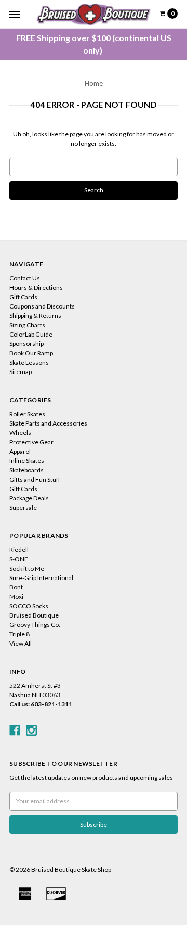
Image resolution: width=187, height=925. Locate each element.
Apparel (20, 451)
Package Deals (29, 498)
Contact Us (24, 278)
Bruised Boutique (34, 615)
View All (20, 643)
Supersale (23, 507)
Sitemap (20, 372)
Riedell (19, 550)
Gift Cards (23, 297)
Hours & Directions (36, 287)
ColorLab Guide (30, 334)
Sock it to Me (26, 568)
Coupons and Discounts (42, 306)
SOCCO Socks (28, 606)
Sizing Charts (27, 325)
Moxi (16, 596)
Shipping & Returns (35, 315)
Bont (16, 587)
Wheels (20, 432)
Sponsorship (26, 344)
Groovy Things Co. (34, 624)
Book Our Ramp (31, 353)
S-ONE (18, 559)
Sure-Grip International (41, 578)
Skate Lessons (29, 362)
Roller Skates (27, 414)
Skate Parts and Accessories (48, 423)
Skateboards (26, 470)
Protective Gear (31, 442)
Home (94, 83)
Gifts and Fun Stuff (34, 479)
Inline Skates (26, 461)
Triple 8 (19, 634)
